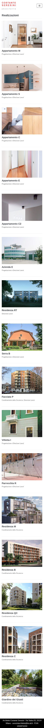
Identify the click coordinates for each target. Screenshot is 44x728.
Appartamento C (11, 137)
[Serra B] (22, 337)
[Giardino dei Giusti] (22, 683)
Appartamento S (11, 94)
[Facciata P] (22, 380)
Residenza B (9, 570)
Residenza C (9, 656)
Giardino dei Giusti (12, 699)
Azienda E (7, 267)
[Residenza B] (22, 553)
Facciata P (7, 397)
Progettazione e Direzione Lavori (13, 54)
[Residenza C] (22, 639)
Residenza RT (9, 310)
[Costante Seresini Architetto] (9, 6)
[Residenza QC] (22, 596)
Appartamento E (11, 180)
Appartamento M (11, 50)
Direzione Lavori (7, 314)
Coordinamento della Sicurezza (12, 400)
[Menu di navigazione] (39, 6)
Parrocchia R (9, 483)
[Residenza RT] (22, 293)
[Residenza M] (22, 510)
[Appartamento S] (22, 77)
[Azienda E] (22, 250)
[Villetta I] (22, 423)
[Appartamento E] (22, 164)
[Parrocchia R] (22, 466)
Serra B (6, 353)
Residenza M (9, 526)
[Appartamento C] (22, 120)
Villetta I (6, 440)
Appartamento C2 (11, 223)
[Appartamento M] (22, 34)
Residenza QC (9, 613)
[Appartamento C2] (22, 207)
